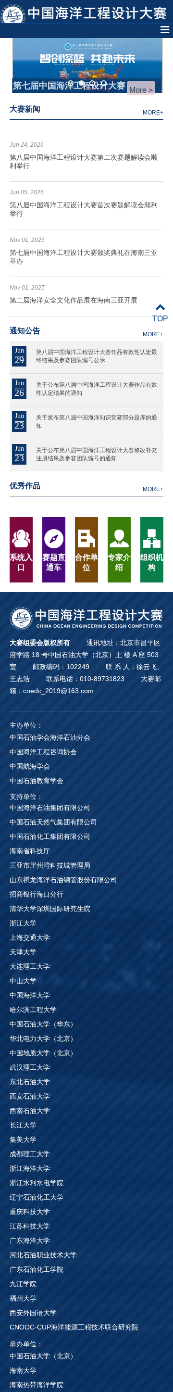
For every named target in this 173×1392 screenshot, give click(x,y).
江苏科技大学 (30, 1226)
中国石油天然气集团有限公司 (53, 822)
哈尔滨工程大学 (33, 1009)
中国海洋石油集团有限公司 (50, 807)
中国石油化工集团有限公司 (50, 836)
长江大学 (23, 1125)
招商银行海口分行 (36, 894)
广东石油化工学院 (36, 1269)
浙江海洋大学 (30, 1168)
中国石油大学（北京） (43, 1356)
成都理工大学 (30, 1154)
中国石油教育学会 (36, 781)
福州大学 (23, 1298)
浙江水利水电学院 (36, 1183)
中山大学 (23, 981)
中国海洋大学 (30, 995)
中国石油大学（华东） (43, 1024)
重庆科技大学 (30, 1211)
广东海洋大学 (30, 1240)
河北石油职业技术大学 (43, 1255)
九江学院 (23, 1284)
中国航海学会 (30, 766)
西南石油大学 (30, 1110)
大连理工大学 (30, 966)
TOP (160, 319)
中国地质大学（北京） (43, 1053)
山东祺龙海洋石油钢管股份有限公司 (63, 880)
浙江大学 (23, 923)
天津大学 (23, 952)
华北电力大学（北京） (43, 1038)
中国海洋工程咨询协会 (43, 752)
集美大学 (23, 1139)
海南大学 (23, 1370)
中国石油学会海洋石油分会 (50, 737)
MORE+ (153, 112)
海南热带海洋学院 (36, 1385)
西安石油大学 (30, 1096)
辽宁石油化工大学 (36, 1197)
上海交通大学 (30, 937)
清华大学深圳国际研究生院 (50, 908)
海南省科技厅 (30, 851)
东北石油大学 (30, 1082)
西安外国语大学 (33, 1312)
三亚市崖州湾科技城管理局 (50, 865)
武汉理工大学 (30, 1067)
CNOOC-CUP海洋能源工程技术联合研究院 (74, 1327)
